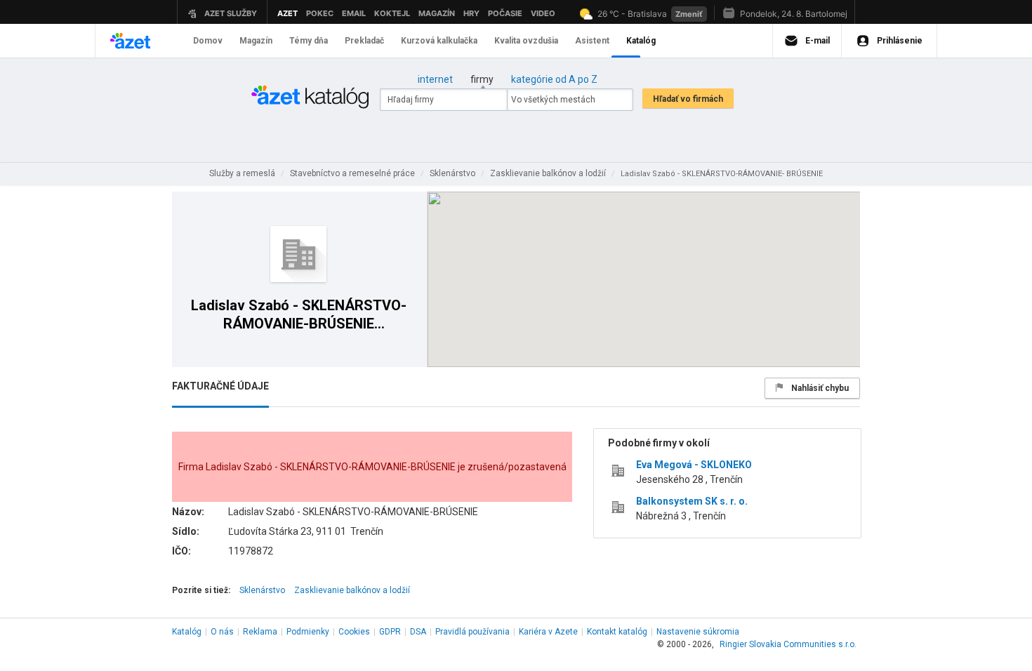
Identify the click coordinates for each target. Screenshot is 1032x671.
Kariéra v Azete (548, 632)
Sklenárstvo (262, 590)
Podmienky (307, 632)
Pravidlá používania (472, 632)
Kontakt (617, 632)
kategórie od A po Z (554, 79)
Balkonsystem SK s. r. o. (692, 501)
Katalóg (186, 632)
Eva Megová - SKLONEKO (694, 464)
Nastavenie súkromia (697, 632)
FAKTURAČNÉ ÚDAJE (220, 386)
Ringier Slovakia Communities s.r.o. (788, 644)
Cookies (354, 632)
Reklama (260, 632)
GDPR (390, 632)
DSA (418, 632)
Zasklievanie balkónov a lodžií (352, 590)
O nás (222, 632)
